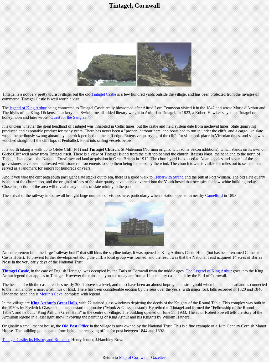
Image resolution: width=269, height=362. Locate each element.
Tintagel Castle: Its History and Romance (36, 339)
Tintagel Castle (104, 94)
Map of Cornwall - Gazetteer (142, 357)
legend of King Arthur (27, 108)
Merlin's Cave (51, 294)
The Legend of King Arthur (209, 271)
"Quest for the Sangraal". (69, 117)
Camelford (214, 195)
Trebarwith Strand (169, 177)
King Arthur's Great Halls (54, 303)
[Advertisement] (134, 26)
